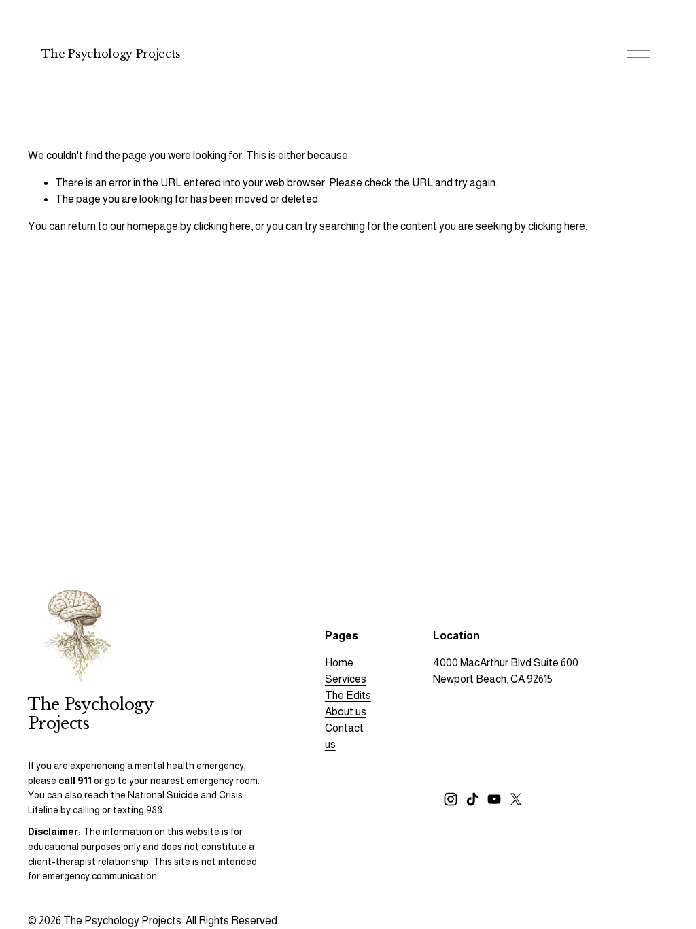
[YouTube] (494, 799)
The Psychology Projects (111, 54)
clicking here (222, 226)
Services (345, 679)
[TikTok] (472, 799)
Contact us (344, 736)
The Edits (348, 695)
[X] (516, 799)
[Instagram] (450, 799)
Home (339, 663)
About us (345, 711)
